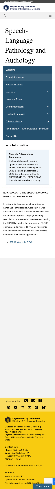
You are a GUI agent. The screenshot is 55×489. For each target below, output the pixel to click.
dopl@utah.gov (20, 453)
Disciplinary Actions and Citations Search (26, 483)
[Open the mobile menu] (50, 15)
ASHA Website (20, 242)
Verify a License (14, 476)
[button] (42, 486)
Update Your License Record (20, 479)
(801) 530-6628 (20, 450)
